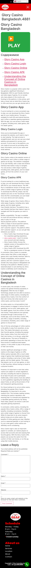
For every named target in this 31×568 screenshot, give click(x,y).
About (7, 554)
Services (8, 548)
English (18, 1)
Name (3, 476)
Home (7, 546)
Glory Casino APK (14, 72)
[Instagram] (11, 2)
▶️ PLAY (14, 42)
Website (3, 490)
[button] (27, 7)
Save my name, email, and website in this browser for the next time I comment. (14, 499)
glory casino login (10, 238)
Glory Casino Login (15, 63)
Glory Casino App (14, 59)
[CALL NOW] (27, 564)
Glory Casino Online (15, 67)
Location (8, 551)
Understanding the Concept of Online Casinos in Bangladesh (15, 80)
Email (3, 483)
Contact (8, 557)
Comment (4, 454)
